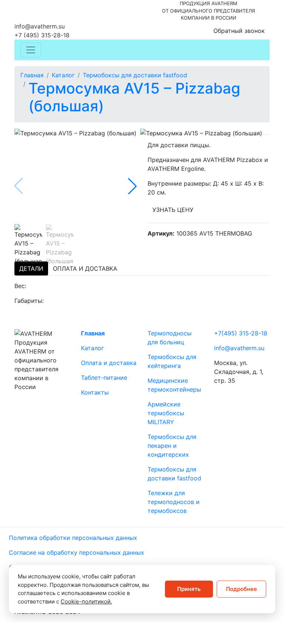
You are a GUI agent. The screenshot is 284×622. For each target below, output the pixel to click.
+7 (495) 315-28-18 (42, 35)
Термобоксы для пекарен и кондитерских (172, 445)
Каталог (63, 75)
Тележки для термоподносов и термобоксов (174, 501)
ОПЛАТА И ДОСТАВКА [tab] (85, 268)
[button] (132, 186)
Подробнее (241, 588)
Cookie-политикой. (86, 601)
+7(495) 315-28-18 (240, 333)
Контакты (95, 392)
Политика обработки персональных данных (73, 537)
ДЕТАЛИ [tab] (31, 268)
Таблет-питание (104, 377)
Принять (189, 588)
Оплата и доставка (108, 362)
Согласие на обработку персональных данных (76, 552)
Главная (32, 75)
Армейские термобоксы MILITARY (166, 413)
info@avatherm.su (39, 26)
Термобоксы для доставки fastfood (135, 75)
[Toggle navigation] (30, 50)
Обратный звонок (239, 30)
